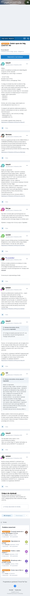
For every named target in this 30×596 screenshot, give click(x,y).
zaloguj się (8, 498)
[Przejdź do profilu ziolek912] (26, 561)
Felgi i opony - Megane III (17, 51)
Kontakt (11, 590)
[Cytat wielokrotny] (2, 128)
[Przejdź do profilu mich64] (3, 236)
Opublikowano (14, 64)
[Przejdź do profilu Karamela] (26, 541)
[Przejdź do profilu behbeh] (3, 288)
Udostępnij (8, 515)
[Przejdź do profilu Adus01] (3, 64)
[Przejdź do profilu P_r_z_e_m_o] (3, 258)
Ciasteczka (18, 590)
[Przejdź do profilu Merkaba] (3, 135)
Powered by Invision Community (15, 593)
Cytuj (6, 128)
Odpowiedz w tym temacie (15, 57)
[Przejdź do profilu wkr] (3, 374)
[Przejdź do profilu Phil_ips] (3, 209)
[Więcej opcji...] (27, 64)
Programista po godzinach (10, 581)
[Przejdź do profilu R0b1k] (26, 532)
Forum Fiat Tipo (23, 581)
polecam (3, 270)
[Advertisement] (15, 20)
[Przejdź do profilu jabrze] (26, 570)
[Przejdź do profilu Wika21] (26, 551)
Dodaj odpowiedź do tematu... (12, 506)
